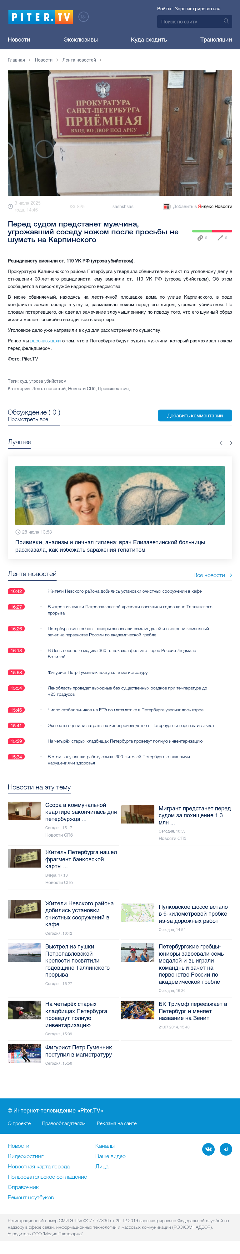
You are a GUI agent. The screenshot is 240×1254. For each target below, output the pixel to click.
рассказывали (45, 341)
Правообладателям (64, 1123)
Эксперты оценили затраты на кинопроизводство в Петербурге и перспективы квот (131, 723)
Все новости (209, 572)
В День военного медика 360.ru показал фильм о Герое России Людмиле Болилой (122, 651)
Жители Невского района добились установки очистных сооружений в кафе (125, 589)
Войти (164, 9)
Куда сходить (149, 39)
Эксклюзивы (81, 39)
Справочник (23, 1187)
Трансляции (216, 39)
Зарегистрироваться (197, 9)
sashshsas (122, 206)
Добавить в (202, 206)
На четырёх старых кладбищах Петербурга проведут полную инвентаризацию (125, 739)
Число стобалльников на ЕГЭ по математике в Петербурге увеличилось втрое (125, 707)
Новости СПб (82, 388)
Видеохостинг (25, 1156)
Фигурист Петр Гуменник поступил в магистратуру (98, 670)
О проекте (19, 1123)
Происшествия (113, 388)
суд (23, 381)
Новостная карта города (39, 1167)
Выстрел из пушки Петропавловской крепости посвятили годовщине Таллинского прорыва (130, 608)
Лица (101, 1167)
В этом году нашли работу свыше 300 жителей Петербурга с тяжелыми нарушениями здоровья (119, 758)
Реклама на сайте (117, 1123)
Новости (19, 39)
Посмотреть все (28, 419)
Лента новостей (49, 388)
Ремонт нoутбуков (31, 1198)
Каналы (105, 1146)
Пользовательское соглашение (47, 1177)
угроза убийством (47, 381)
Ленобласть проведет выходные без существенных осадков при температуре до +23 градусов (127, 689)
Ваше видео (110, 1156)
